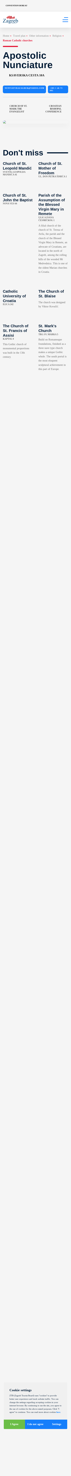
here (58, 1412)
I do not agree (35, 1424)
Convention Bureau (16, 6)
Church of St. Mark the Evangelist (18, 109)
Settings (56, 1424)
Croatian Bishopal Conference (53, 109)
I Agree (14, 1424)
